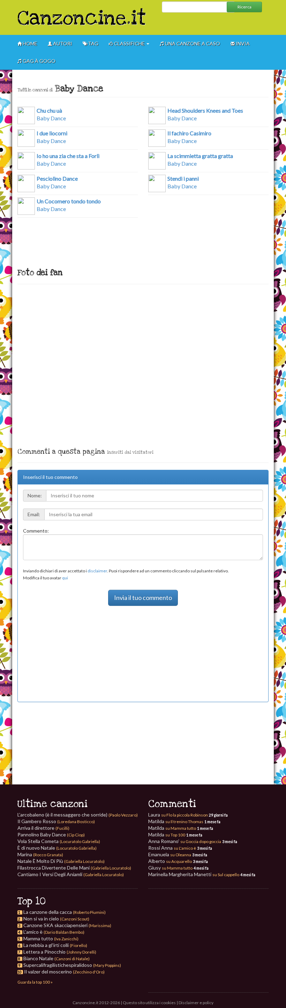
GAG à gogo (38, 61)
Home (29, 43)
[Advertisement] (213, 23)
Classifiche (129, 43)
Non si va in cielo (41, 919)
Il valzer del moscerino (48, 972)
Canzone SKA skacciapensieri (55, 925)
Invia (242, 43)
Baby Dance (51, 114)
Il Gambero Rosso (56, 821)
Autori (62, 43)
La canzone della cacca (47, 912)
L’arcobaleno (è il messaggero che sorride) (77, 815)
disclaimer (97, 570)
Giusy (170, 868)
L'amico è (33, 932)
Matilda (175, 821)
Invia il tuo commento (143, 597)
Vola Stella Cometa (58, 841)
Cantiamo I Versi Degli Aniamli (70, 874)
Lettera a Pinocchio (44, 952)
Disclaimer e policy (196, 1002)
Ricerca (244, 6)
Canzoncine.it (81, 18)
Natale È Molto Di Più (61, 861)
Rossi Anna (172, 848)
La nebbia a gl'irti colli (46, 945)
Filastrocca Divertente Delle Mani (74, 868)
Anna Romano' (184, 841)
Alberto (170, 861)
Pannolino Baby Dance (51, 834)
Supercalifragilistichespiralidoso (57, 965)
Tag (92, 43)
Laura (178, 815)
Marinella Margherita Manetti (193, 874)
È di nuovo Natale (57, 848)
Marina (40, 854)
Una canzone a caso (192, 43)
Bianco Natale (38, 958)
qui (65, 577)
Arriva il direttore (43, 828)
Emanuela (169, 854)
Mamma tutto (38, 938)
